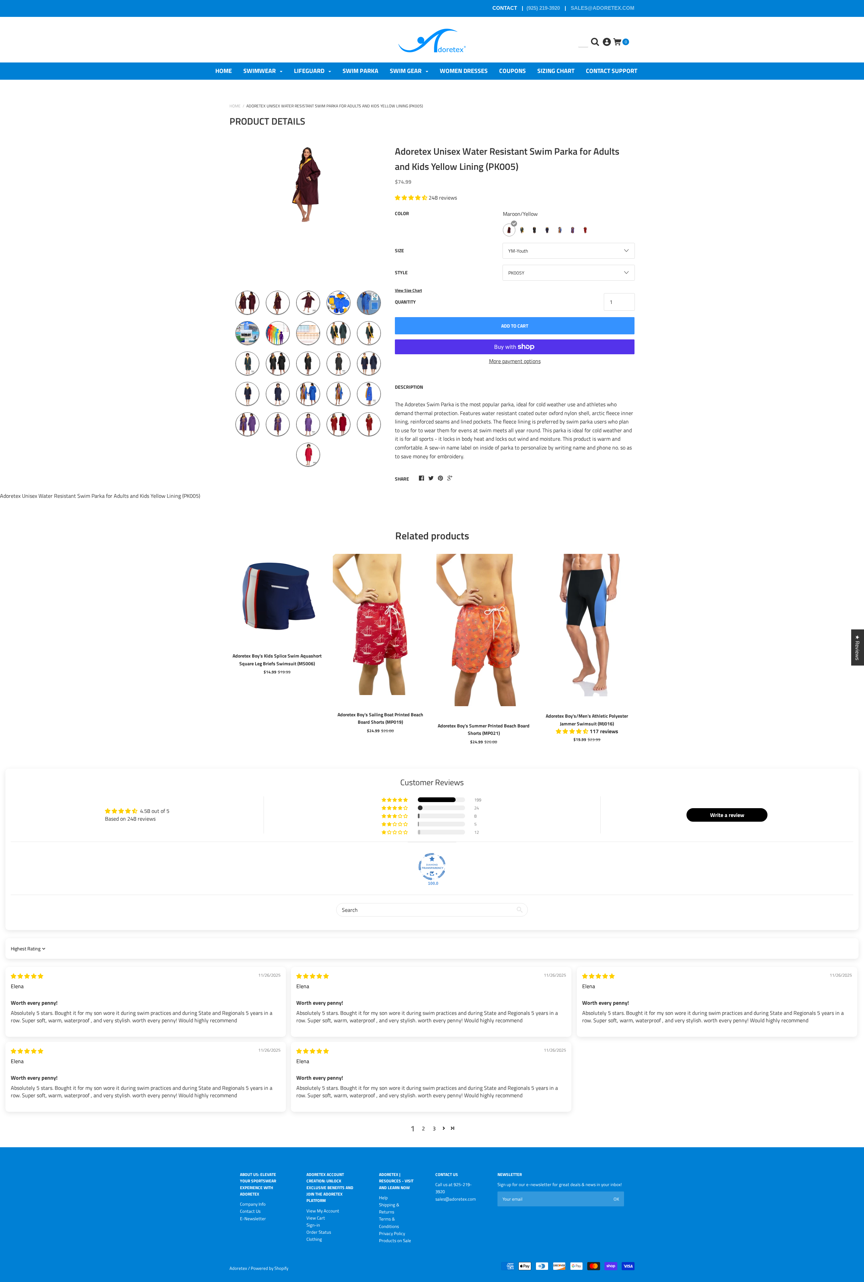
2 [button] (423, 1128)
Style (401, 272)
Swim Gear (406, 70)
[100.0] (432, 866)
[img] (27, 976)
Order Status (318, 1232)
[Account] (607, 37)
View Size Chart (408, 290)
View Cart (315, 1217)
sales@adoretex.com (601, 8)
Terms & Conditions (389, 1222)
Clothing (314, 1239)
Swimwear (260, 70)
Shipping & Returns (389, 1208)
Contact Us (250, 1211)
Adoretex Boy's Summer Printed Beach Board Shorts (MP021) (484, 729)
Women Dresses (464, 70)
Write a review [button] (727, 815)
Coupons (512, 70)
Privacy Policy (392, 1233)
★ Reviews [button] (858, 647)
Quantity (405, 301)
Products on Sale (395, 1240)
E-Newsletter (253, 1218)
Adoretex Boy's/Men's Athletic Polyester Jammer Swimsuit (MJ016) (587, 719)
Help (383, 1197)
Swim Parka (360, 70)
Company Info (253, 1204)
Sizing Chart (555, 70)
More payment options (515, 361)
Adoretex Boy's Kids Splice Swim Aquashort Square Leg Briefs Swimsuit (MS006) (277, 659)
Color (402, 213)
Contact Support (611, 70)
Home (223, 70)
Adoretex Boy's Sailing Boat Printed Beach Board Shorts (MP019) (380, 718)
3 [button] (434, 1128)
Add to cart (514, 325)
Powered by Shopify (269, 1268)
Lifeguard (310, 70)
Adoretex (238, 1268)
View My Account (322, 1210)
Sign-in (313, 1225)
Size (399, 250)
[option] (308, 211)
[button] (395, 799)
